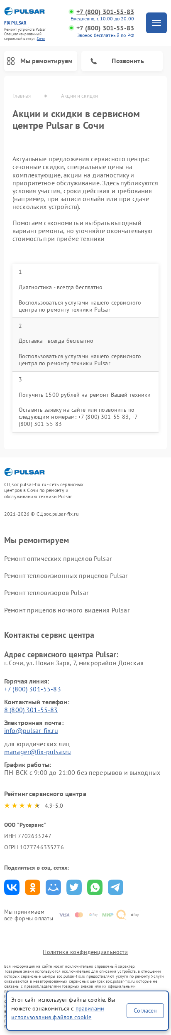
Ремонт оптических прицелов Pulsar (58, 558)
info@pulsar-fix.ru (31, 730)
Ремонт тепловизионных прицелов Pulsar (66, 575)
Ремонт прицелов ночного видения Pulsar (66, 610)
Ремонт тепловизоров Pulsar (46, 592)
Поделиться (12, 887)
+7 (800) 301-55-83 (105, 12)
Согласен (145, 1010)
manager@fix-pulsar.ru (37, 751)
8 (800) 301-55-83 (31, 710)
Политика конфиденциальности (85, 952)
